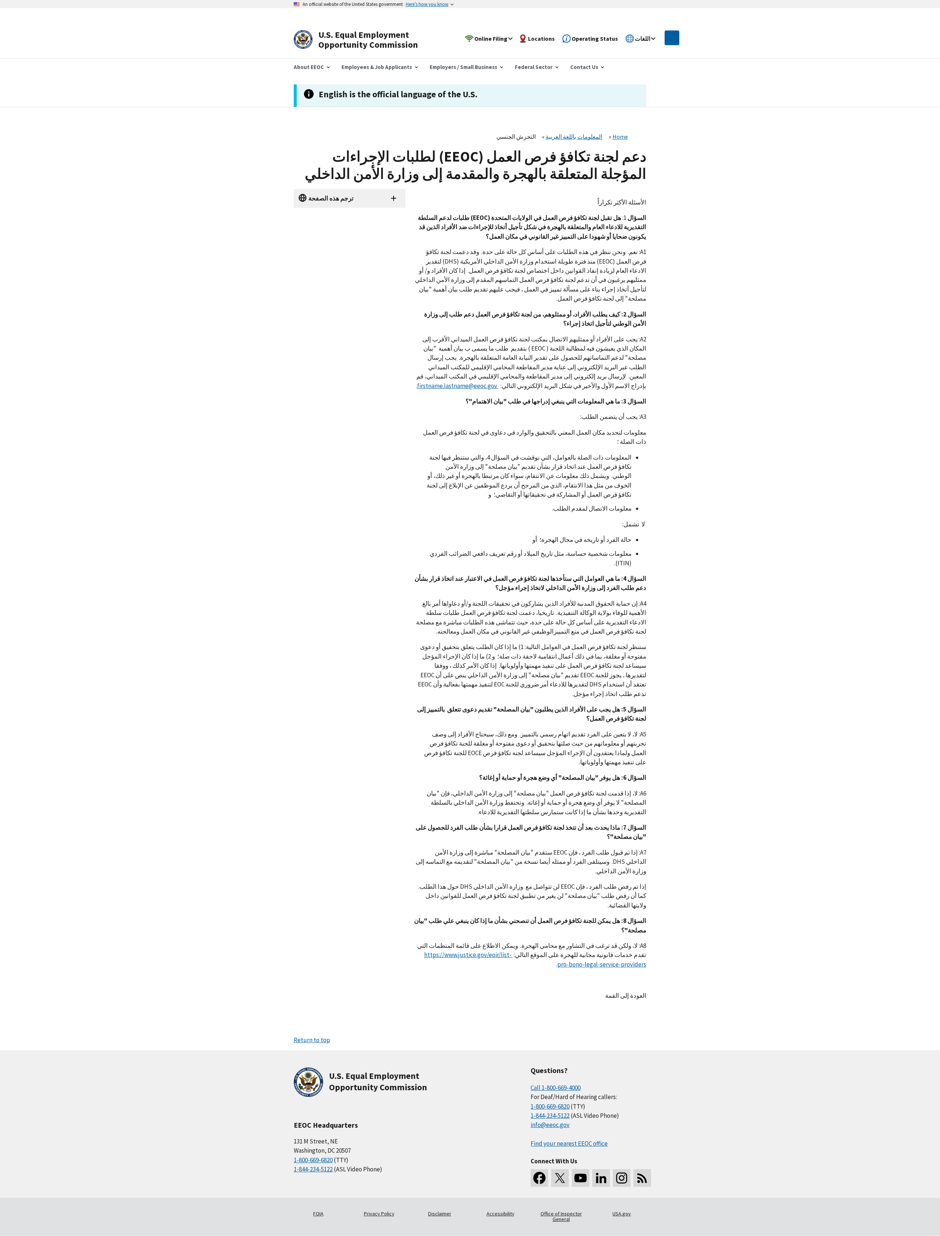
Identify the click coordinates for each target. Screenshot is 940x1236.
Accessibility (500, 1213)
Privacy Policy (379, 1213)
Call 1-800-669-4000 (556, 1088)
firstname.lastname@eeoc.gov (457, 386)
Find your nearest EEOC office (569, 1143)
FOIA (318, 1213)
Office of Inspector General (561, 1216)
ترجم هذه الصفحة (331, 198)
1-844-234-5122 (313, 1169)
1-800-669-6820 (313, 1160)
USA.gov (621, 1213)
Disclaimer (439, 1213)
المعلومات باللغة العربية (574, 136)
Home (620, 136)
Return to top (312, 1040)
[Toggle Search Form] (672, 37)
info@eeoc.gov (550, 1125)
